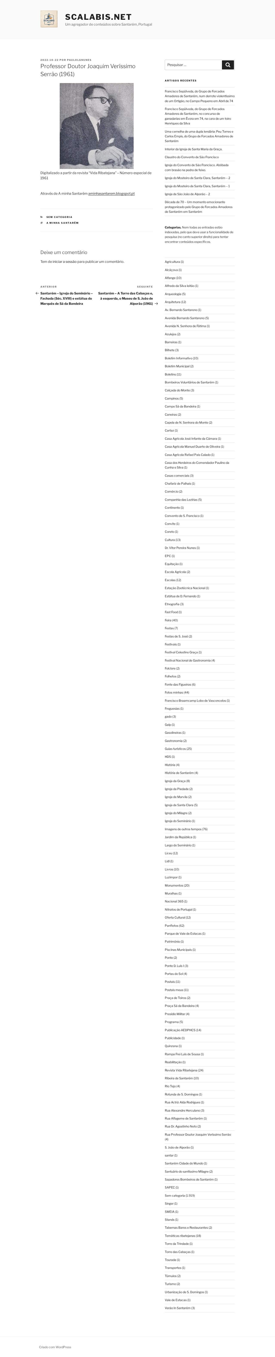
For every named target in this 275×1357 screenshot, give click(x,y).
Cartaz (169, 430)
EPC (168, 556)
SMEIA (169, 1211)
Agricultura (172, 261)
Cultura (170, 540)
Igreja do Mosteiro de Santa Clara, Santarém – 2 (197, 178)
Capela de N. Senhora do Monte (186, 422)
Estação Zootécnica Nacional (185, 588)
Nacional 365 (174, 901)
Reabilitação (173, 1062)
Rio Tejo (170, 1086)
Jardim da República (178, 837)
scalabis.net (98, 17)
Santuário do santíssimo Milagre (187, 1171)
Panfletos (171, 925)
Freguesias (172, 708)
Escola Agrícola (175, 572)
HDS (168, 756)
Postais (170, 981)
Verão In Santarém (178, 1308)
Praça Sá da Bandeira (180, 1006)
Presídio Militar (175, 1014)
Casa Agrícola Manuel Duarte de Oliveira (192, 446)
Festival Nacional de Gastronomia (188, 660)
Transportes (173, 1268)
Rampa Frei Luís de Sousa (182, 1054)
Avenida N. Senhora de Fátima (185, 326)
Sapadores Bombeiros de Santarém (189, 1179)
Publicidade (173, 1038)
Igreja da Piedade (177, 789)
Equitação (172, 564)
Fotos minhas (174, 692)
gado (168, 716)
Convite (170, 523)
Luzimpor (171, 877)
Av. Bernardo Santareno (181, 310)
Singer (169, 1203)
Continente (172, 507)
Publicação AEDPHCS (180, 1030)
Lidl (167, 861)
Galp (168, 724)
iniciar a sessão (65, 262)
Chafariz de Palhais (178, 483)
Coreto (169, 531)
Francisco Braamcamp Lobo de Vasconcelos (195, 700)
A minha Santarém (62, 222)
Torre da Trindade (177, 1243)
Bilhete (169, 350)
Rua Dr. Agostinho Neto (181, 1126)
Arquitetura (172, 302)
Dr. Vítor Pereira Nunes (180, 548)
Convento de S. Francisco (182, 516)
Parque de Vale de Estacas (183, 933)
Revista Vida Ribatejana (181, 1070)
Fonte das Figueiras (178, 684)
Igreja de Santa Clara (179, 805)
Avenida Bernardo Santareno (185, 318)
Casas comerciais (177, 475)
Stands (169, 1219)
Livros (169, 869)
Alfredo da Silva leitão (179, 286)
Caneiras (171, 414)
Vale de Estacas (176, 1300)
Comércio (171, 491)
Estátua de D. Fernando (180, 596)
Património (172, 941)
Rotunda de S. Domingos (181, 1094)
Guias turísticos (175, 748)
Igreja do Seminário (178, 821)
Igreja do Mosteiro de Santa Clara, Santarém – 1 (197, 186)
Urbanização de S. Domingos (184, 1292)
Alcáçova (171, 270)
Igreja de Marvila (176, 797)
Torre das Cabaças (178, 1252)
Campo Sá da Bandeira (180, 406)
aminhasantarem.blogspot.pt (111, 193)
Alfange (170, 278)
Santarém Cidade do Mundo (184, 1163)
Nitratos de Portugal (178, 909)
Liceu (168, 853)
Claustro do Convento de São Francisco (192, 157)
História (170, 765)
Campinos (172, 398)
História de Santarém (179, 773)
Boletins (170, 374)
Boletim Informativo (178, 358)
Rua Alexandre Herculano (182, 1110)
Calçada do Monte (177, 390)
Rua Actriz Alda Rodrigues (182, 1102)
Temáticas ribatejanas (180, 1236)
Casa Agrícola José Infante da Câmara (191, 438)
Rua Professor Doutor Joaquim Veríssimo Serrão (198, 1134)
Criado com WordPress (55, 1347)
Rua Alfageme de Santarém (184, 1118)
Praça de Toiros (175, 998)
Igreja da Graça (175, 781)
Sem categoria (59, 217)
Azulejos (170, 334)
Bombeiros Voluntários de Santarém (189, 382)
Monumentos (174, 885)
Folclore (170, 668)
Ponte (169, 957)
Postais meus (174, 990)
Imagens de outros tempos (183, 829)
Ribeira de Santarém (179, 1078)
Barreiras (171, 342)
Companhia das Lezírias (181, 499)
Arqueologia (173, 294)
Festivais (171, 644)
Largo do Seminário (178, 845)
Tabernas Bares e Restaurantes (186, 1227)
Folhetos (170, 676)
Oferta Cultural (175, 917)
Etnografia (172, 604)
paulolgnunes (79, 59)
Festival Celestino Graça (181, 652)
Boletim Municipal (177, 366)
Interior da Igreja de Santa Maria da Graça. (193, 149)
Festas (169, 628)
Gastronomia (174, 741)
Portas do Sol (174, 974)
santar (169, 1155)
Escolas (170, 580)
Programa (172, 1022)
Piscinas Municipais (178, 949)
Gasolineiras (173, 732)
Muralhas (171, 893)
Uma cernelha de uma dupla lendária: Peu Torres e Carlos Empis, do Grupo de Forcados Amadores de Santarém (199, 136)
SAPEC (170, 1187)
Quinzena (171, 1046)
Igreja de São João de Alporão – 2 (187, 194)
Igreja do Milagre (176, 813)
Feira (168, 620)
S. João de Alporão (177, 1147)
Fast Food (171, 612)
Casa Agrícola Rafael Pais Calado (188, 454)
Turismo (170, 1284)
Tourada (170, 1260)
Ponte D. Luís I (174, 966)
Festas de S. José (176, 636)
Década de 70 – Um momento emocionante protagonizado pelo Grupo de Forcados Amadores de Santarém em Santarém (198, 206)
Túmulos (171, 1276)
